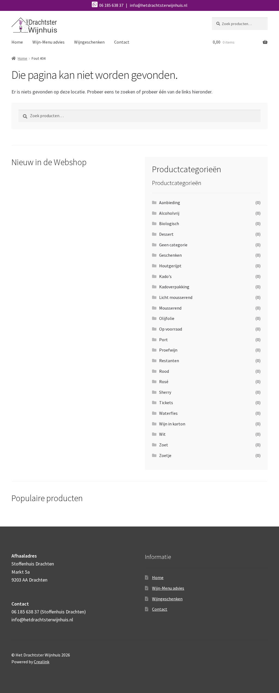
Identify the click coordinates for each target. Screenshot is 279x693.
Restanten (169, 360)
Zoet (163, 444)
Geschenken (170, 255)
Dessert (166, 234)
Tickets (166, 402)
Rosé (163, 381)
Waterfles (168, 413)
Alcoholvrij (169, 213)
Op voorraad (170, 329)
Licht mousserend (175, 297)
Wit (162, 434)
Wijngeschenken (89, 42)
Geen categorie (173, 244)
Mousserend (170, 308)
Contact (121, 42)
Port (163, 339)
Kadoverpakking (174, 286)
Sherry (165, 392)
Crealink (41, 661)
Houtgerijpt (170, 265)
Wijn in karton (172, 423)
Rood (164, 371)
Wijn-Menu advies (48, 42)
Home (17, 42)
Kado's (165, 276)
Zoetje (165, 455)
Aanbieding (169, 202)
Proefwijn (168, 350)
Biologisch (169, 223)
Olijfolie (166, 318)
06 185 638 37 (111, 5)
